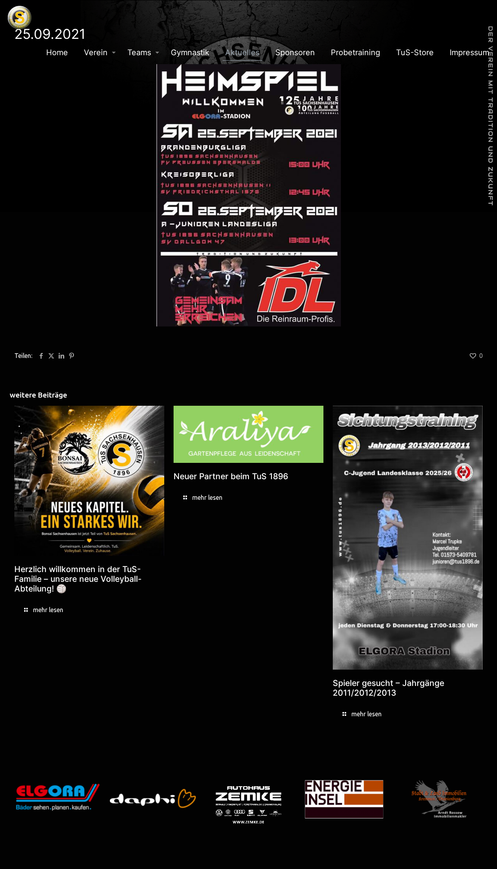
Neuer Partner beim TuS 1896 (231, 476)
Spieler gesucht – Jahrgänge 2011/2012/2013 (388, 688)
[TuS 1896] (19, 17)
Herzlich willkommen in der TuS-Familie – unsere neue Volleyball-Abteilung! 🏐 (78, 578)
